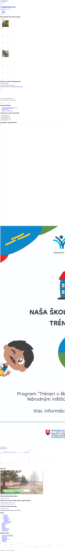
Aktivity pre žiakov (5, 536)
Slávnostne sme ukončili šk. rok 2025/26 (7, 108)
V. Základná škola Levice (7, 7)
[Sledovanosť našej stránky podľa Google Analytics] (7, 502)
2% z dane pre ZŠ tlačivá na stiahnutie (7, 535)
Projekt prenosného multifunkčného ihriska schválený (9, 107)
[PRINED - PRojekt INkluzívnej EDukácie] (14, 547)
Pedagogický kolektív (7, 519)
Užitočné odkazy (4, 523)
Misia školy (5, 515)
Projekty (3, 525)
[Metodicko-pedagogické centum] (8, 547)
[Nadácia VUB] (29, 547)
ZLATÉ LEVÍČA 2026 (5, 109)
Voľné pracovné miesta (5, 528)
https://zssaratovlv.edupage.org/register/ (17, 86)
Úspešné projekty (4, 538)
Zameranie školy (6, 516)
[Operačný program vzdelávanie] (2, 547)
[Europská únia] (21, 547)
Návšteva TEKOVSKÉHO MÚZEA (7, 110)
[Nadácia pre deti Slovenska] (4, 508)
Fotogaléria (3, 11)
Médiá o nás (4, 524)
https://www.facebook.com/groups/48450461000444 (7, 85)
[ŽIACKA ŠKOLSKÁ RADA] (5, 498)
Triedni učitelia (6, 520)
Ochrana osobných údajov (5, 529)
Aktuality (3, 10)
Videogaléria (4, 527)
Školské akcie (4, 537)
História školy (6, 517)
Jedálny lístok (4, 12)
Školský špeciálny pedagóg (7, 521)
